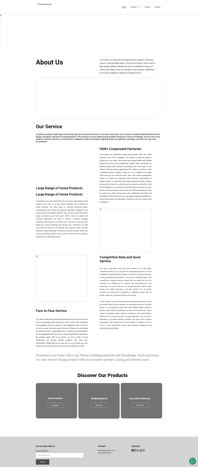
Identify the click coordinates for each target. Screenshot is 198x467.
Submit (42, 462)
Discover (55, 405)
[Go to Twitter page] (138, 450)
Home (124, 7)
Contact (147, 7)
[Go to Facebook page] (132, 450)
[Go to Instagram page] (135, 450)
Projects (157, 7)
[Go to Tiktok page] (141, 450)
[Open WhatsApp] (192, 461)
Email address (42, 451)
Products (133, 7)
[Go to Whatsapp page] (144, 450)
